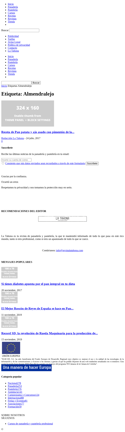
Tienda (11, 21)
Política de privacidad (19, 45)
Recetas (12, 15)
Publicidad (13, 36)
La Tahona (13, 50)
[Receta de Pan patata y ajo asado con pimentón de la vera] (27, 125)
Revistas (12, 18)
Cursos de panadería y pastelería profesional (30, 423)
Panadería (13, 7)
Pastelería (13, 9)
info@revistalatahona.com (69, 250)
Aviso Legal (14, 42)
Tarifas (11, 39)
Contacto (12, 47)
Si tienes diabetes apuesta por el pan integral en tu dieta (38, 284)
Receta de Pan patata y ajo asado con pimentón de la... (37, 132)
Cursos (11, 12)
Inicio (11, 4)
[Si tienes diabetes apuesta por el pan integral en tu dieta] (9, 277)
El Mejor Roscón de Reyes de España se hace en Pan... (37, 308)
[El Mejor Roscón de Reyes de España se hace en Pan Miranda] (9, 302)
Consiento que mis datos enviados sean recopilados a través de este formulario (45, 163)
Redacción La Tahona (12, 138)
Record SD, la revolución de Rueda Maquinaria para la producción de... (49, 333)
